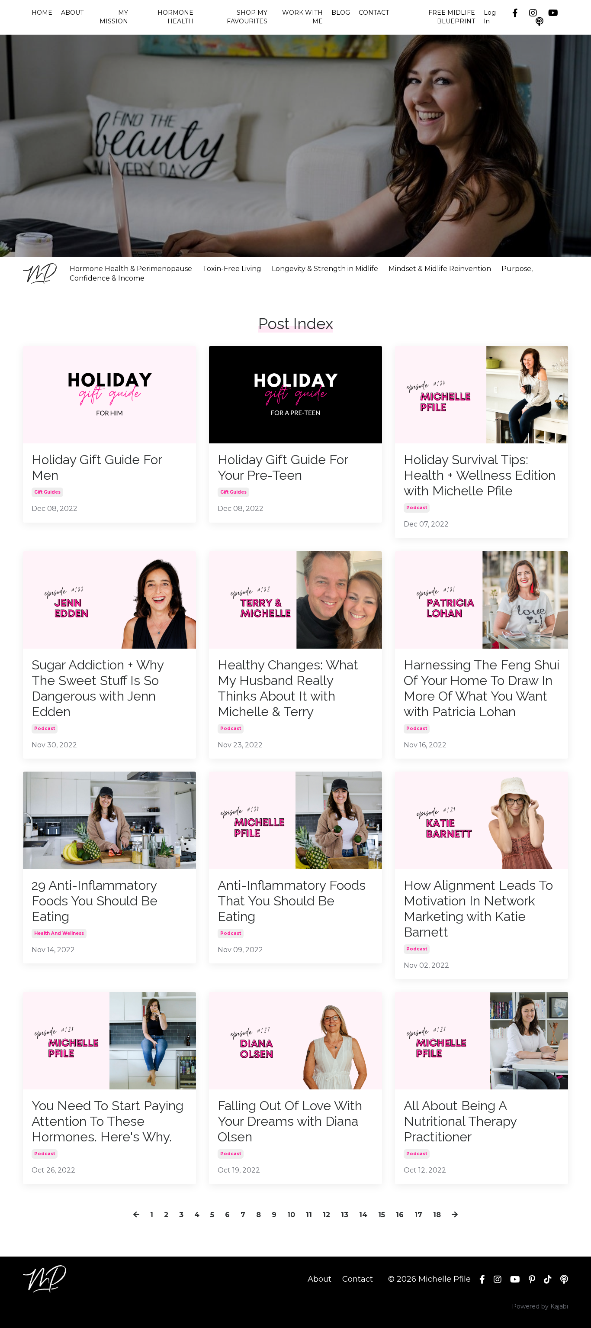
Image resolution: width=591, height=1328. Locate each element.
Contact (357, 1279)
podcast (416, 508)
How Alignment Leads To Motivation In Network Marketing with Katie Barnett (478, 909)
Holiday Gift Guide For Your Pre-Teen (283, 467)
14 (363, 1215)
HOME (42, 12)
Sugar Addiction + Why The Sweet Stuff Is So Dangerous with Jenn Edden (98, 688)
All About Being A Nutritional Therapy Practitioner (460, 1121)
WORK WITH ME (302, 17)
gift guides (47, 492)
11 (309, 1215)
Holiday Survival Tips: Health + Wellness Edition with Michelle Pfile (480, 475)
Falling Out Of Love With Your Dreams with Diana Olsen (290, 1121)
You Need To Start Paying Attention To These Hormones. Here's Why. (107, 1121)
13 (344, 1215)
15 (381, 1215)
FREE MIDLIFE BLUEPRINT (451, 17)
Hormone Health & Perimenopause (131, 269)
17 (418, 1215)
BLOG (340, 12)
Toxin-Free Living (231, 269)
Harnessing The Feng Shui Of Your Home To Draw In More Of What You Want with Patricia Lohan (481, 688)
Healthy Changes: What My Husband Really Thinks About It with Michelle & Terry (288, 688)
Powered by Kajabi (540, 1306)
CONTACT (374, 12)
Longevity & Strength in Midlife (325, 269)
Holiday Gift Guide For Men (97, 467)
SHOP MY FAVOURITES (247, 17)
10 (291, 1215)
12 (326, 1215)
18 (437, 1215)
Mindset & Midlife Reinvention (440, 269)
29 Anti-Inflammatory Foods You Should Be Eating (94, 901)
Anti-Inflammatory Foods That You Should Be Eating (292, 901)
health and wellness (59, 933)
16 (400, 1215)
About (319, 1279)
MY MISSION (114, 17)
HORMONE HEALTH (175, 17)
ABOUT (72, 12)
